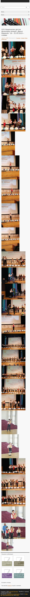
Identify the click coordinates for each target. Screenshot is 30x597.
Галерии (18, 38)
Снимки (22, 38)
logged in (10, 585)
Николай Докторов (13, 591)
